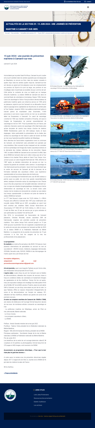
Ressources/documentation (43, 398)
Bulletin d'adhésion (40, 402)
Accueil (7, 33)
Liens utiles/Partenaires (41, 395)
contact (88, 1)
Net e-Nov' (40, 416)
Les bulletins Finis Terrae (73, 1)
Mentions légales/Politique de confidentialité (54, 416)
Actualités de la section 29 (28, 33)
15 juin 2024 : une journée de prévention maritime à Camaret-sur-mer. (57, 33)
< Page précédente (11, 373)
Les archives (38, 405)
